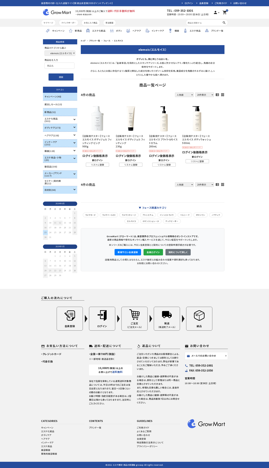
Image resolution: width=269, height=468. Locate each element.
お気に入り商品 (90, 22)
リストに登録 (97, 164)
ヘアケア (45, 438)
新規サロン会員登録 (128, 252)
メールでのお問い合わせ (201, 355)
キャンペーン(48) (53, 96)
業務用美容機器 (49, 453)
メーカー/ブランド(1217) (53, 174)
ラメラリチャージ (129, 215)
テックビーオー (171, 221)
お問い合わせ (240, 3)
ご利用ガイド (221, 3)
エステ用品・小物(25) (53, 159)
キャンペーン (47, 427)
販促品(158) (51, 166)
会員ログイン (153, 252)
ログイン (189, 3)
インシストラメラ (167, 215)
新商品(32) (50, 112)
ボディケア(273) (53, 127)
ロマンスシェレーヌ (151, 221)
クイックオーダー (68, 22)
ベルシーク (185, 215)
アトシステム (148, 215)
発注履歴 (109, 22)
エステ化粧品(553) (51, 120)
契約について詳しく (178, 252)
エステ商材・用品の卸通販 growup (128, 464)
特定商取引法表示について (150, 442)
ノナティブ (216, 215)
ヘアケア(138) (52, 135)
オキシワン (200, 215)
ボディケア (46, 435)
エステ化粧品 (47, 431)
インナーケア (47, 442)
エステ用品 (46, 446)
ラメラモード (90, 215)
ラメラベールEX (109, 215)
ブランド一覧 (95, 427)
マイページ (48, 22)
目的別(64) (50, 189)
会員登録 (203, 3)
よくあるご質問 (144, 431)
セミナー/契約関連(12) (53, 182)
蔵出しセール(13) (53, 104)
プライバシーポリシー (147, 446)
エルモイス (131, 221)
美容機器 (45, 450)
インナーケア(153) (51, 143)
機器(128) (50, 151)
